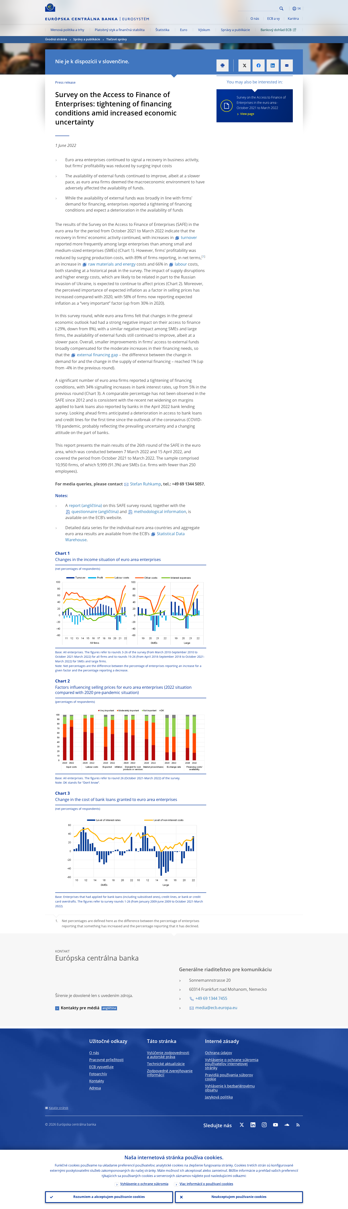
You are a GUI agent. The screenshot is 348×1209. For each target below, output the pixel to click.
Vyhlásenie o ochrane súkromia (144, 1184)
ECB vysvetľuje (101, 1067)
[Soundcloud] (287, 1125)
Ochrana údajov (218, 1053)
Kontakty (96, 1081)
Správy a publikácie (235, 30)
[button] (289, 8)
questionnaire (84, 512)
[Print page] (222, 65)
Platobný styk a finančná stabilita (120, 30)
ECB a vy (273, 19)
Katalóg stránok (58, 1108)
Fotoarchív (98, 1074)
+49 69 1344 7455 (211, 999)
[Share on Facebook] (259, 65)
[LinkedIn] (253, 1125)
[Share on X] (244, 65)
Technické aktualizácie (166, 1064)
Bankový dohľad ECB (276, 30)
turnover (189, 238)
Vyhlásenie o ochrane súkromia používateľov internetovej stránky (231, 1064)
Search (281, 8)
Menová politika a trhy (67, 30)
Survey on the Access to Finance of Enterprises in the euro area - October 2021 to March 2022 (261, 105)
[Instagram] (264, 1125)
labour (181, 265)
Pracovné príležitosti (106, 1060)
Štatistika (162, 30)
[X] (241, 1125)
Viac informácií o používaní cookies (206, 1184)
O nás (255, 19)
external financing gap (97, 355)
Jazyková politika (219, 1097)
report (75, 506)
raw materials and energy (112, 265)
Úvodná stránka (56, 39)
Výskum (204, 30)
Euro (183, 30)
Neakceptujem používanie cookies (238, 1197)
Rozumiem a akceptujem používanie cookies (109, 1197)
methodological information (160, 512)
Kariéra (293, 19)
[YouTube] (275, 1125)
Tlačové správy (116, 39)
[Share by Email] (287, 65)
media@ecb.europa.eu (216, 1008)
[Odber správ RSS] (298, 1125)
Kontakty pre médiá (80, 1008)
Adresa (95, 1088)
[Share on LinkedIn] (273, 65)
